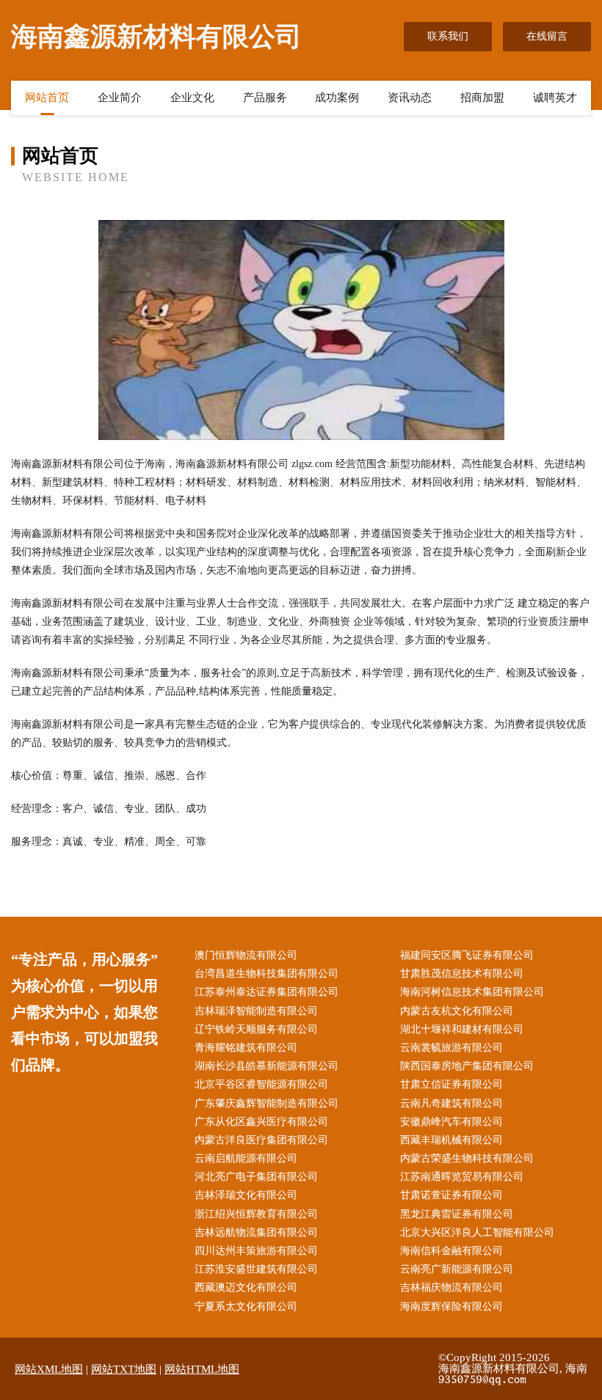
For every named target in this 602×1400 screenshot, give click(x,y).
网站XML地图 (49, 1369)
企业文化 (192, 97)
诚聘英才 (555, 97)
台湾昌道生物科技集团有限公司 (266, 973)
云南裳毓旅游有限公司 (451, 1047)
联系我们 (447, 36)
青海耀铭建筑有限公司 (246, 1047)
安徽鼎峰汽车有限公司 (451, 1121)
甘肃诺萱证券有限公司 (451, 1195)
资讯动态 (410, 97)
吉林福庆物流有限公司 (451, 1287)
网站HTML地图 (201, 1369)
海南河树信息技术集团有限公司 (472, 991)
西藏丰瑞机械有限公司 (451, 1140)
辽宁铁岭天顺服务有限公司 (256, 1029)
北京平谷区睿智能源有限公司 (261, 1084)
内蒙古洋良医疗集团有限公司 (261, 1140)
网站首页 (47, 97)
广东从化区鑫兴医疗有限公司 (261, 1121)
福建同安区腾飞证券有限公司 (467, 955)
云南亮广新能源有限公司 (456, 1269)
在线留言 (546, 36)
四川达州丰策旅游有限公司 (256, 1250)
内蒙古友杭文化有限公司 (456, 1010)
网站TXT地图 (123, 1369)
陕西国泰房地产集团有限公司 (467, 1065)
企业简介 (120, 97)
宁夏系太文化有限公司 (246, 1306)
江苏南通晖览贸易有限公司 (461, 1176)
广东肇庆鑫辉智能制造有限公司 (266, 1103)
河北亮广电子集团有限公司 (256, 1176)
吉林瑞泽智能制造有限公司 (256, 1010)
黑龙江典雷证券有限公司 (456, 1214)
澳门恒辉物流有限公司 (246, 955)
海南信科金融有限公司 (451, 1250)
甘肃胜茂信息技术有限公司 (461, 973)
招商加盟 (482, 97)
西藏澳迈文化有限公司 (246, 1287)
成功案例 (337, 97)
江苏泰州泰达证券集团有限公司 (266, 991)
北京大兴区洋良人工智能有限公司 (477, 1232)
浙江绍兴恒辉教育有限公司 (256, 1214)
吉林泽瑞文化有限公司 (246, 1195)
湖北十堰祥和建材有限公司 (461, 1029)
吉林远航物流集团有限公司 (256, 1232)
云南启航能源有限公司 (246, 1158)
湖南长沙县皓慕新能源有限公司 (266, 1065)
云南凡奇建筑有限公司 (451, 1103)
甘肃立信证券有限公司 (451, 1084)
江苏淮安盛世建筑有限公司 (256, 1269)
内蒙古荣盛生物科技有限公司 (467, 1158)
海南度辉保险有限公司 (451, 1306)
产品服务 (265, 97)
